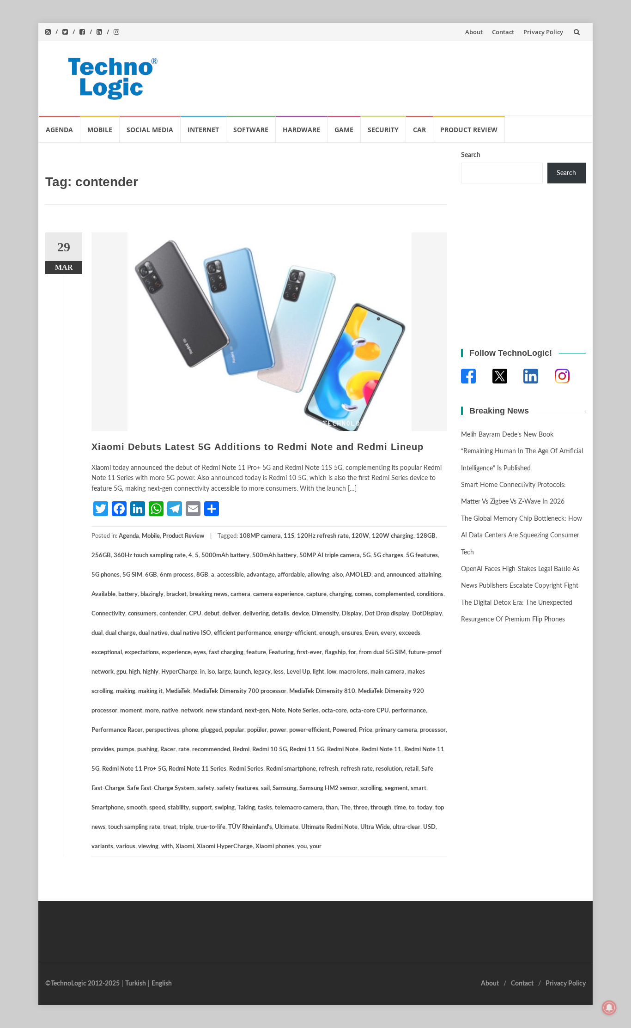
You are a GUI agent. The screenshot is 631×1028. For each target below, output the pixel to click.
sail (265, 788)
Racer (168, 750)
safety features (237, 788)
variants (102, 847)
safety (205, 788)
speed (157, 808)
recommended (211, 750)
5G (366, 556)
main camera (387, 672)
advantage (261, 575)
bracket (176, 594)
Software (250, 129)
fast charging (226, 653)
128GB (426, 536)
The (345, 808)
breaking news (208, 594)
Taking (246, 808)
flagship (335, 653)
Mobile (99, 129)
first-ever (309, 653)
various (125, 847)
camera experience (278, 594)
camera (240, 594)
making (125, 691)
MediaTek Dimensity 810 (322, 691)
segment (396, 788)
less (278, 672)
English (162, 983)
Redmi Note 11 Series (197, 769)
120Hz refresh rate (323, 536)
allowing (318, 575)
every (388, 633)
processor (433, 730)
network (192, 711)
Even (371, 633)
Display (352, 614)
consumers (142, 614)
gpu (121, 672)
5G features (422, 556)
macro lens (353, 672)
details (280, 614)
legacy (262, 672)
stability (178, 808)
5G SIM (132, 575)
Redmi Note (342, 750)
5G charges (388, 556)
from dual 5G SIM (382, 653)
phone (190, 730)
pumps (125, 750)
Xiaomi (185, 847)
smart (418, 788)
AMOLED (358, 575)
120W (360, 536)
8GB (202, 575)
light (318, 672)
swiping (225, 808)
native (170, 711)
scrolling (371, 788)
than (332, 808)
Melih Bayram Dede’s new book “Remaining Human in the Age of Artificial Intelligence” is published (522, 452)
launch (242, 672)
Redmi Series (246, 769)
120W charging (392, 536)
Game (343, 129)
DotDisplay (427, 614)
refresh (328, 769)
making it (150, 691)
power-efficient (309, 730)
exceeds (409, 633)
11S (289, 536)
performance (409, 711)
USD (429, 827)
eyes (200, 653)
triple (186, 827)
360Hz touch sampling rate (150, 556)
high (134, 672)
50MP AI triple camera (329, 556)
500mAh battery (274, 556)
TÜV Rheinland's (250, 827)
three (360, 808)
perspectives (162, 730)
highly (150, 672)
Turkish (135, 983)
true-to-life (210, 827)
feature (256, 653)
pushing (147, 750)
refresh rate (357, 769)
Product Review (469, 129)
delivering (256, 614)
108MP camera (260, 536)
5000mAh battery (225, 556)
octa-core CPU (369, 711)
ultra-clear (406, 827)
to (411, 808)
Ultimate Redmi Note (329, 827)
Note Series (303, 711)
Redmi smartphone (291, 769)
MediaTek (177, 691)
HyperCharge (179, 672)
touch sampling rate (134, 827)
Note (278, 711)
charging (340, 594)
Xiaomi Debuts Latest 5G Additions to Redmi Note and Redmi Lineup (257, 447)
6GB (151, 575)
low (331, 672)
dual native (153, 633)
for (352, 653)
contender (172, 614)
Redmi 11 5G (307, 750)
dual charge (120, 633)
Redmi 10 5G (269, 750)
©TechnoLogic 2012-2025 (82, 983)
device (300, 614)
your (315, 847)
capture (316, 594)
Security (383, 129)
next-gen (257, 711)
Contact (503, 32)
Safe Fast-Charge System (160, 788)
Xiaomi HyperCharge (225, 847)
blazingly (152, 594)
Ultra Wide (375, 827)
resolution (389, 769)
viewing (148, 847)
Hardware (301, 129)
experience (176, 653)
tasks (265, 808)
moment (131, 711)
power (278, 730)
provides (102, 750)
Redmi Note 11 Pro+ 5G (134, 769)
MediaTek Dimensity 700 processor (239, 691)
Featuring (281, 653)
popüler (257, 730)
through (380, 808)
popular (234, 730)
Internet (203, 129)
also (337, 575)
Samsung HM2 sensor (328, 788)
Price (365, 730)
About (474, 32)
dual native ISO (190, 633)
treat (169, 827)
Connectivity (108, 614)
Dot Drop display (386, 614)
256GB (101, 556)
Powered (344, 730)
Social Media (150, 129)
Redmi (241, 750)
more (152, 711)
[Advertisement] (411, 76)
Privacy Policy (543, 32)
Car (419, 129)
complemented (394, 594)
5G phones (105, 575)
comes (363, 594)
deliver (231, 614)
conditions (430, 594)
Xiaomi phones (274, 847)
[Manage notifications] (609, 1007)
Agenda (59, 129)
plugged (211, 730)
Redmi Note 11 (381, 750)
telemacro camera (299, 808)
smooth (136, 808)
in (202, 672)
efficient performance (242, 633)
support (202, 808)
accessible (230, 575)
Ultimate (286, 827)
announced (401, 575)
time (400, 808)
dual (97, 633)
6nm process (177, 575)
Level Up (298, 672)
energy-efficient (295, 633)
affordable (291, 575)
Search (470, 155)
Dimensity (325, 614)
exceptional (106, 653)
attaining (429, 575)
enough (329, 633)
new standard (224, 711)
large (224, 672)
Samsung (285, 788)
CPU (195, 614)
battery (128, 594)
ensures (351, 633)
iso (211, 672)
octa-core (334, 711)
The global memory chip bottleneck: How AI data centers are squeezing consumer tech (521, 536)
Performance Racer (117, 730)
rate (183, 750)
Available (103, 594)
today (424, 808)
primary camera (396, 730)
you (302, 847)
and (379, 575)
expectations (142, 653)
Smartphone (107, 808)
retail (412, 769)
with (167, 847)
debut (211, 614)
